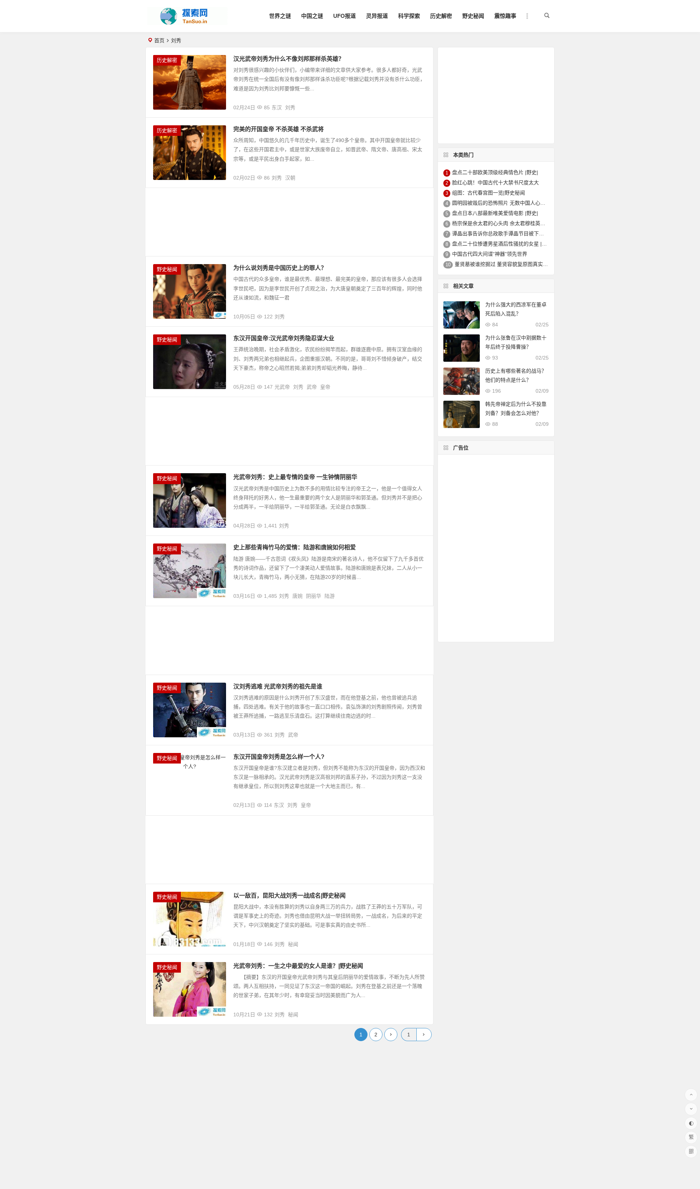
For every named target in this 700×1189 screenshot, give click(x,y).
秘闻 (293, 944)
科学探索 (409, 16)
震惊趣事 (505, 16)
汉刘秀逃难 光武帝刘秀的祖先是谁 (277, 686)
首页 (159, 40)
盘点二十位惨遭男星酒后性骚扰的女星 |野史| (502, 244)
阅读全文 (419, 104)
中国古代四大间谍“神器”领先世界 (489, 254)
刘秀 (290, 107)
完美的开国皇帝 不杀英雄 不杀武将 (278, 129)
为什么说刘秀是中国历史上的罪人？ (280, 268)
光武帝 (282, 387)
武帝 (312, 387)
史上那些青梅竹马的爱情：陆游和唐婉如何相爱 (294, 547)
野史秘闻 (473, 16)
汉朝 (290, 178)
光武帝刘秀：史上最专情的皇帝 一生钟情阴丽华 (295, 477)
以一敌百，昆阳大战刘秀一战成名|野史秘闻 (289, 895)
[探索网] (187, 22)
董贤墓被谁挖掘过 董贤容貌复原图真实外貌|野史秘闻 (515, 264)
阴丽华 (313, 596)
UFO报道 (344, 16)
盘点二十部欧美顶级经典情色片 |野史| (495, 172)
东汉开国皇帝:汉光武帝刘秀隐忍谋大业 (283, 338)
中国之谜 (312, 16)
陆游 (329, 596)
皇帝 (325, 387)
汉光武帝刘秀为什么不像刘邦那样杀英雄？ (288, 59)
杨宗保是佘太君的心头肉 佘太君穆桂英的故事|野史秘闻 (515, 223)
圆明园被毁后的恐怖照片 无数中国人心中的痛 (504, 203)
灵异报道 (377, 16)
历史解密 (441, 16)
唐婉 (297, 596)
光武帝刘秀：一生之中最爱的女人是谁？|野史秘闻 (298, 966)
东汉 (277, 107)
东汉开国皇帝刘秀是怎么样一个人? (278, 757)
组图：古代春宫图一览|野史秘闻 (488, 193)
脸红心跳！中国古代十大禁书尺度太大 (495, 182)
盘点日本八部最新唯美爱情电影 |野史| (495, 213)
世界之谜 (280, 16)
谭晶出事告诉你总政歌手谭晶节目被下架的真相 (505, 233)
